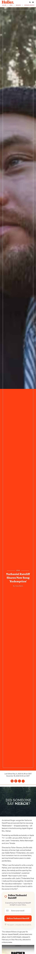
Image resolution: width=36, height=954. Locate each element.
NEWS (11, 5)
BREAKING (18, 5)
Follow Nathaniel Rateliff (18, 918)
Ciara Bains (19, 586)
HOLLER (4, 5)
